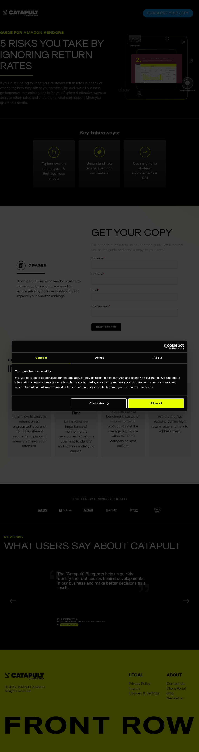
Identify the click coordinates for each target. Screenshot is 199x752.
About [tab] (158, 357)
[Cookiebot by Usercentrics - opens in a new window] (167, 346)
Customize (96, 403)
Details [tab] (99, 357)
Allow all (156, 403)
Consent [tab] (41, 357)
